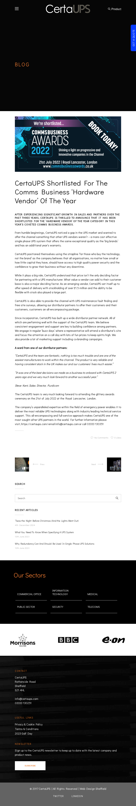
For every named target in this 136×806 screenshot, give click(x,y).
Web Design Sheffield (93, 788)
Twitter (58, 796)
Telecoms (93, 606)
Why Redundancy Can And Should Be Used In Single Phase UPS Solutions (54, 543)
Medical (92, 594)
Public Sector (26, 606)
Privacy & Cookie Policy (28, 724)
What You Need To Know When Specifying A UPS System (44, 532)
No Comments (101, 437)
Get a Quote (133, 37)
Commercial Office (29, 594)
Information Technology (60, 592)
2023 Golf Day (23, 733)
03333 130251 (23, 703)
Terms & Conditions (27, 729)
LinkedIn (77, 796)
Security (57, 606)
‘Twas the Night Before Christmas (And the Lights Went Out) (47, 520)
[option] (28, 640)
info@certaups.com (26, 699)
